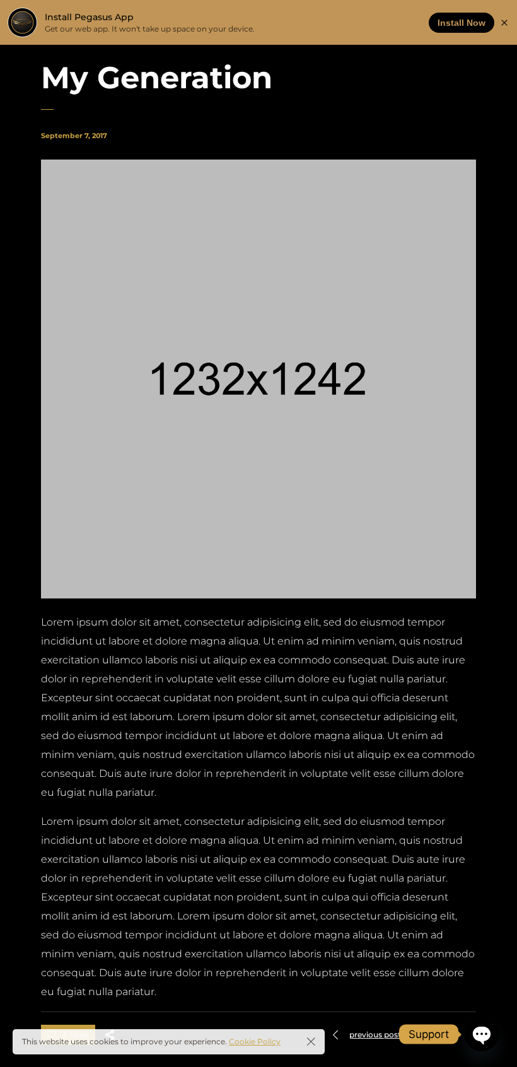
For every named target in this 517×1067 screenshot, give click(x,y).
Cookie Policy (255, 1041)
